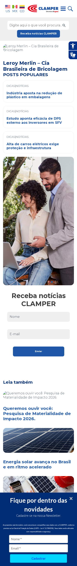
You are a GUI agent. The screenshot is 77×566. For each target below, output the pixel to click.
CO (22, 11)
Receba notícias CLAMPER (38, 33)
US (8, 11)
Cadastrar (38, 558)
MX (14, 11)
